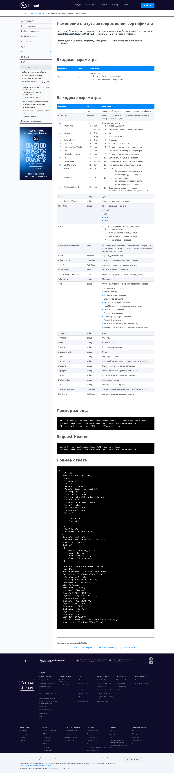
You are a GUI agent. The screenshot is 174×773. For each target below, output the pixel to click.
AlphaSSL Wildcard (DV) (104, 683)
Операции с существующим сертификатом (31, 93)
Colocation (42, 706)
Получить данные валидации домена (35, 101)
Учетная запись (28, 26)
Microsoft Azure (140, 680)
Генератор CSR (137, 740)
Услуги (78, 5)
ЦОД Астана (46, 737)
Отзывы (22, 737)
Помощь (115, 5)
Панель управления (71, 730)
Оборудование (69, 734)
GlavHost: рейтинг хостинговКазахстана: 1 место (122, 661)
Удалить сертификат (29, 116)
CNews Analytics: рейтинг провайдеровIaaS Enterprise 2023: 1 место (93, 661)
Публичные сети (28, 36)
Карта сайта (135, 744)
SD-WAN (80, 690)
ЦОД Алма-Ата (46, 740)
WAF (117, 690)
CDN (79, 686)
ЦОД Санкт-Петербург (49, 730)
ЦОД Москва (46, 734)
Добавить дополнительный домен (34, 72)
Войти (147, 5)
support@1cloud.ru (26, 661)
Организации (24, 734)
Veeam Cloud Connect (66, 685)
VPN (79, 696)
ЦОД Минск (46, 744)
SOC (117, 693)
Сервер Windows (92, 730)
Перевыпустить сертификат (31, 98)
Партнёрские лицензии (47, 698)
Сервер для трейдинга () (96, 747)
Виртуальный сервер (46, 680)
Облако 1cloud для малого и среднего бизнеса (48, 702)
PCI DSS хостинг (121, 683)
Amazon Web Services (142, 683)
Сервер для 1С (91, 744)
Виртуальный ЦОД (45, 686)
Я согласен (132, 760)
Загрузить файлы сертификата (32, 75)
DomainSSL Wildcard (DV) (105, 690)
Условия (103, 5)
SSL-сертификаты (121, 686)
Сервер (24, 52)
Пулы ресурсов (69, 740)
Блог (126, 5)
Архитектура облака (71, 737)
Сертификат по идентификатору (33, 104)
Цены (111, 730)
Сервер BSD (91, 737)
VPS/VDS (47, 683)
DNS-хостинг (82, 680)
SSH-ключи (26, 57)
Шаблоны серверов (30, 31)
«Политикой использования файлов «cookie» (35, 765)
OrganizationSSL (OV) (103, 693)
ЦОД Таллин (46, 747)
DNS (23, 62)
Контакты (23, 730)
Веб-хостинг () (93, 750)
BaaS (40, 716)
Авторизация (27, 21)
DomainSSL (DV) (102, 686)
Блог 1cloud (135, 737)
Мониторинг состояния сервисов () (85, 700)
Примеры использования (32, 121)
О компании (90, 5)
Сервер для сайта (92, 740)
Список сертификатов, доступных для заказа (35, 112)
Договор (112, 734)
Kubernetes (43, 713)
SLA (110, 737)
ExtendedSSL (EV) (102, 701)
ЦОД (23, 46)
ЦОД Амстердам (47, 750)
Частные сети (27, 41)
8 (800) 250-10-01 (46, 661)
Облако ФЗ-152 (121, 680)
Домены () (82, 693)
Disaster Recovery (45, 709)
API (133, 730)
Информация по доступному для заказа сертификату (119, 648)
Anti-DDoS (83, 683)
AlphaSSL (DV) (101, 680)
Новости (22, 740)
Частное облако (44, 690)
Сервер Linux (91, 734)
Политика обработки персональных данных (116, 741)
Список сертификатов (29, 107)
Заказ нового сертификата (83, 648)
